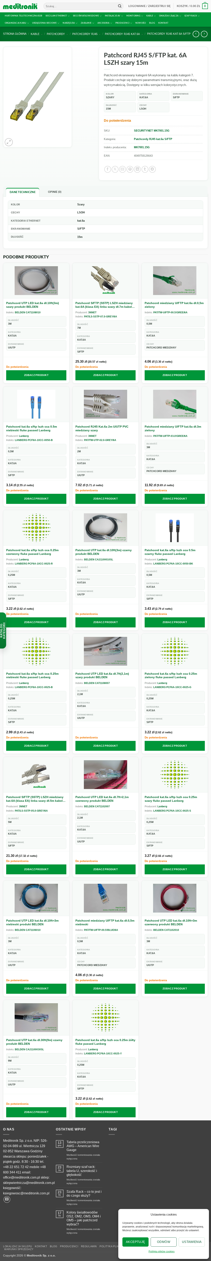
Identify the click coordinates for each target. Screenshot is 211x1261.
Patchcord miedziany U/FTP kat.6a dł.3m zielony (173, 428)
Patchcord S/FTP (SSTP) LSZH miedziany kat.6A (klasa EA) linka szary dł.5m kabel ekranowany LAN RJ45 (34, 799)
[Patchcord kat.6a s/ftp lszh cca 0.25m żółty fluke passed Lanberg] (105, 1017)
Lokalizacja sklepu (17, 1246)
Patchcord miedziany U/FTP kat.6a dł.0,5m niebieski (104, 922)
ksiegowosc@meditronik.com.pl (26, 1193)
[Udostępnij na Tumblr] (145, 169)
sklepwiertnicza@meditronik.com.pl (29, 1183)
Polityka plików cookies (162, 1251)
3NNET (92, 312)
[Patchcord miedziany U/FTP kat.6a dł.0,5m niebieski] (105, 898)
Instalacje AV (112, 16)
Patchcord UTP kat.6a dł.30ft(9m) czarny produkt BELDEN (34, 1041)
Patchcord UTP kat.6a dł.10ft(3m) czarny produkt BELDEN (103, 551)
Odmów (163, 1242)
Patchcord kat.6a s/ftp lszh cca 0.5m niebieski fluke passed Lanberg (31, 428)
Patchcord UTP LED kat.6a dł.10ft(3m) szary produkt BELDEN (32, 304)
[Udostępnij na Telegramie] (152, 169)
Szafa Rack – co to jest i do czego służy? (84, 1193)
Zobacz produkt (36, 375)
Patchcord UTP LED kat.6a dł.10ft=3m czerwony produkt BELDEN (171, 922)
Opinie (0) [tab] (55, 192)
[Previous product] (204, 34)
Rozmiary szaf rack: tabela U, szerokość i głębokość (82, 1170)
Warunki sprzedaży (18, 1249)
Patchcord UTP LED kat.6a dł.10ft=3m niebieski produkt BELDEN (32, 922)
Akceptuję (135, 1242)
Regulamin (89, 1246)
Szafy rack (190, 16)
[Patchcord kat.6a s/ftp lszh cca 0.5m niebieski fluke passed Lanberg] (36, 404)
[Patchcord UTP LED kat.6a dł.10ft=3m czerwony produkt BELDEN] (175, 898)
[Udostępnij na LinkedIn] (137, 169)
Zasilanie (86, 23)
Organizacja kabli (15, 23)
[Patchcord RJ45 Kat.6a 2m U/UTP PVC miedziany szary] (105, 404)
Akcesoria (103, 23)
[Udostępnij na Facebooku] (107, 169)
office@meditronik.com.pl (21, 1177)
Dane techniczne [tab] (22, 192)
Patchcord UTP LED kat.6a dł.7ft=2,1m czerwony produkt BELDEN (102, 798)
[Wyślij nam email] (7, 1199)
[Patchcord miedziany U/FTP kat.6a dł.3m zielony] (175, 404)
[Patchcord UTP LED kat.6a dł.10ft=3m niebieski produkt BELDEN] (36, 898)
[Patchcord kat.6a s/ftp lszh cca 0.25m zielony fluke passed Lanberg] (175, 651)
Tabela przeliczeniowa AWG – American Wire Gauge (83, 1146)
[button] (149, 6)
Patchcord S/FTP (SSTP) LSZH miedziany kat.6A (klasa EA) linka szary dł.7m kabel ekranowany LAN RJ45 (104, 305)
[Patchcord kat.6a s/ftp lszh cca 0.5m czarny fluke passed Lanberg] (175, 528)
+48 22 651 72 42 (16, 1167)
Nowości (140, 23)
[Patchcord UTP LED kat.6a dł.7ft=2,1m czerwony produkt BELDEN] (105, 774)
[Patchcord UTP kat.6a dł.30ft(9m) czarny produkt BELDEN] (36, 1017)
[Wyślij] (119, 6)
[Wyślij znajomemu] (122, 169)
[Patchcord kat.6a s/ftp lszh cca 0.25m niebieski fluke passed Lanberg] (36, 651)
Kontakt (163, 23)
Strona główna (15, 33)
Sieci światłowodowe (86, 16)
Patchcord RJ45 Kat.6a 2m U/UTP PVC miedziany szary (101, 428)
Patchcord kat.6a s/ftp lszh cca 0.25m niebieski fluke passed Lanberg (32, 675)
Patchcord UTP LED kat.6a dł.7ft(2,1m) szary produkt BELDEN (102, 675)
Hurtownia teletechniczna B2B (23, 16)
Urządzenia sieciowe (44, 23)
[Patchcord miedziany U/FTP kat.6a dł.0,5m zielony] (175, 280)
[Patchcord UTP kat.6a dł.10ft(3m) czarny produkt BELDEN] (105, 528)
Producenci (122, 23)
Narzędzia (69, 23)
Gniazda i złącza (168, 16)
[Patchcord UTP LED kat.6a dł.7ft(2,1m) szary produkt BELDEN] (105, 651)
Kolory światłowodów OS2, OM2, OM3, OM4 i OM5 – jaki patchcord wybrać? (84, 1218)
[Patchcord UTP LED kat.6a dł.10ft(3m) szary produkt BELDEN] (36, 280)
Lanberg (24, 436)
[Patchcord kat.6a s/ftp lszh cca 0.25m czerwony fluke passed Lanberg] (36, 528)
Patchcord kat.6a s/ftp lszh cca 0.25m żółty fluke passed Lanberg (105, 1041)
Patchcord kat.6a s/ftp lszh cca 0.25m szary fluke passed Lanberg (171, 798)
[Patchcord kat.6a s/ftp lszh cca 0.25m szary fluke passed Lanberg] (175, 774)
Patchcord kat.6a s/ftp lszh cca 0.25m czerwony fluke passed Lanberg (32, 551)
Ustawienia (192, 1242)
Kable (149, 16)
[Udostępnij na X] (115, 169)
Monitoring (133, 16)
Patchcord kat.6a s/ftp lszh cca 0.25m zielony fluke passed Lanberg (171, 675)
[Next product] (196, 34)
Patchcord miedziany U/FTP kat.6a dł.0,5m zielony (174, 304)
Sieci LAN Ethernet (56, 16)
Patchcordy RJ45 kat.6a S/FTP (169, 33)
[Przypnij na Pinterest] (130, 169)
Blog (152, 23)
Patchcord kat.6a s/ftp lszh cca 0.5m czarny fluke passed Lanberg (170, 551)
